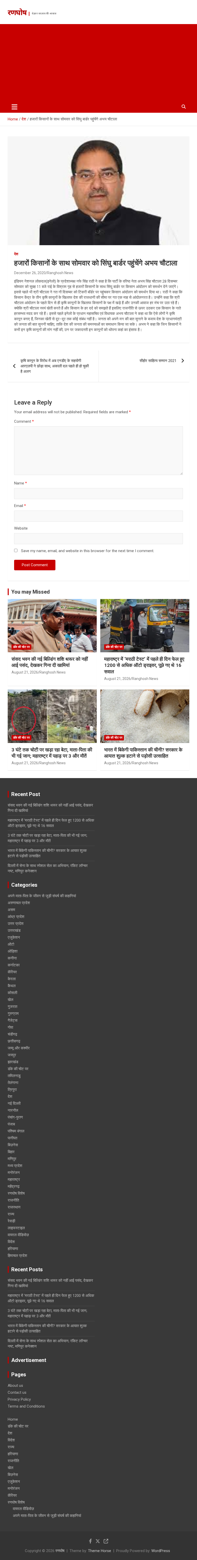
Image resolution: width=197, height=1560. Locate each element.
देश (16, 254)
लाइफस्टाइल (16, 1228)
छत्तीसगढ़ (14, 1041)
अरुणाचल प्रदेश (19, 903)
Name (20, 483)
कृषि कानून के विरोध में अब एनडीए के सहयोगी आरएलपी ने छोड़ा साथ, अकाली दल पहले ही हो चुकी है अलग (55, 366)
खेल (10, 999)
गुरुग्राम (13, 1013)
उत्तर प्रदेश (16, 923)
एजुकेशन (14, 937)
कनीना (12, 958)
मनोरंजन (14, 1172)
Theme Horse (99, 1550)
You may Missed (30, 592)
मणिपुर (12, 1158)
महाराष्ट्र (14, 1179)
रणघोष (17, 13)
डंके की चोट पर (21, 647)
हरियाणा (13, 1248)
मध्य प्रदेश (15, 1165)
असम (11, 909)
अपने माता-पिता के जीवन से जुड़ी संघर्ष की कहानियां (42, 896)
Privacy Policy (19, 1399)
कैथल (12, 986)
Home (13, 1419)
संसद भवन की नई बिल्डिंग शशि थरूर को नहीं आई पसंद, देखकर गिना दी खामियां (50, 662)
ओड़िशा (12, 951)
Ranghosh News (60, 273)
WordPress (160, 1550)
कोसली (12, 992)
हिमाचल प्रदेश (17, 1255)
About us (15, 1385)
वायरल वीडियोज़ (18, 1235)
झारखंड (13, 1062)
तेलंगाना (13, 1082)
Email (20, 505)
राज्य (11, 1214)
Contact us (17, 1392)
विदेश (11, 1241)
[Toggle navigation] (14, 107)
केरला (12, 979)
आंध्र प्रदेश (16, 916)
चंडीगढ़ (12, 1034)
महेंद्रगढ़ (13, 1186)
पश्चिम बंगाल (16, 1131)
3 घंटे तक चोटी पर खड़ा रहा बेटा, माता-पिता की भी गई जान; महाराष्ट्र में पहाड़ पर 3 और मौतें (52, 753)
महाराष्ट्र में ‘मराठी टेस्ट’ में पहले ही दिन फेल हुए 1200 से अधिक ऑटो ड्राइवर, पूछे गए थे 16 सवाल (144, 665)
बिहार (11, 1152)
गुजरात (12, 1006)
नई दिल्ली (14, 1103)
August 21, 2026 (25, 672)
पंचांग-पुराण (15, 1117)
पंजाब (11, 1124)
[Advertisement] (98, 62)
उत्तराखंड (14, 930)
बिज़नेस (13, 1145)
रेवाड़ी (11, 1221)
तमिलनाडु (14, 1075)
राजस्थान (14, 1207)
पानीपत (12, 1138)
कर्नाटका (13, 965)
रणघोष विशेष (16, 1193)
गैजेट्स (12, 1020)
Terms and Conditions (26, 1406)
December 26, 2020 (30, 273)
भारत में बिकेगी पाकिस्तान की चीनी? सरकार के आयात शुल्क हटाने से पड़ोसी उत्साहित (143, 753)
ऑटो (11, 944)
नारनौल (13, 1110)
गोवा (10, 1027)
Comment (24, 421)
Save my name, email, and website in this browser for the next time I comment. (87, 551)
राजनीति (13, 1200)
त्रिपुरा (12, 1089)
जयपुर (12, 1055)
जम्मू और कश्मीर (19, 1048)
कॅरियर (12, 972)
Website (21, 528)
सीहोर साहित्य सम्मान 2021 (158, 360)
